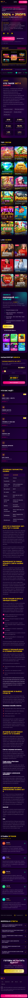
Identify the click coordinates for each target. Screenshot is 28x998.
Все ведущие (4, 242)
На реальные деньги (10, 330)
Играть (21, 994)
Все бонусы (20, 38)
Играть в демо (8, 326)
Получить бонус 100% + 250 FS (14, 971)
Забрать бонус (7, 38)
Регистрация (23, 2)
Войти (15, 2)
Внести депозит (14, 382)
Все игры (3, 144)
